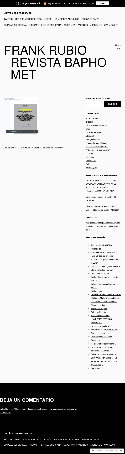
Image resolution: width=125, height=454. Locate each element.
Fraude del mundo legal (96, 142)
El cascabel (91, 135)
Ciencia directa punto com (102, 269)
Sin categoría (91, 167)
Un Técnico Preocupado (18, 12)
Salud (88, 164)
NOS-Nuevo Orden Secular (98, 149)
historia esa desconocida (97, 146)
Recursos (90, 157)
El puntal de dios (98, 305)
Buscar (112, 104)
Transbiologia (97, 364)
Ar (92, 245)
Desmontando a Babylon (101, 336)
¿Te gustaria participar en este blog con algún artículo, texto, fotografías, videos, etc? (103, 226)
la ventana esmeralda (100, 315)
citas (88, 128)
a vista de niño (92, 118)
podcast (89, 153)
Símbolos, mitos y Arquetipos (103, 354)
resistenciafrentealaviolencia (103, 343)
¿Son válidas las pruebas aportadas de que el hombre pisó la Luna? (105, 259)
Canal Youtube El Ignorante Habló (105, 266)
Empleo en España (99, 308)
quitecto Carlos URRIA (103, 245)
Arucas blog (96, 248)
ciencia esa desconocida (96, 125)
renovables (91, 160)
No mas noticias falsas (100, 326)
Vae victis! (95, 368)
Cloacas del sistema (95, 132)
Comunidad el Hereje (100, 273)
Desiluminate (96, 291)
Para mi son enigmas (100, 333)
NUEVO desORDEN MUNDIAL (104, 329)
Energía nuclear (93, 139)
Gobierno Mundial (98, 312)
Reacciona (95, 340)
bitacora (89, 121)
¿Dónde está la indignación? (103, 252)
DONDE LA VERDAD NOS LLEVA (106, 294)
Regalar (102, 3)
